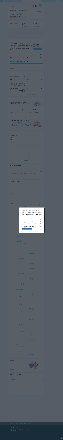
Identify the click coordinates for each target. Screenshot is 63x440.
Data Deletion (28, 231)
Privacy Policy (35, 231)
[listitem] (32, 217)
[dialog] (31, 220)
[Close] (43, 208)
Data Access (31, 231)
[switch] (40, 219)
